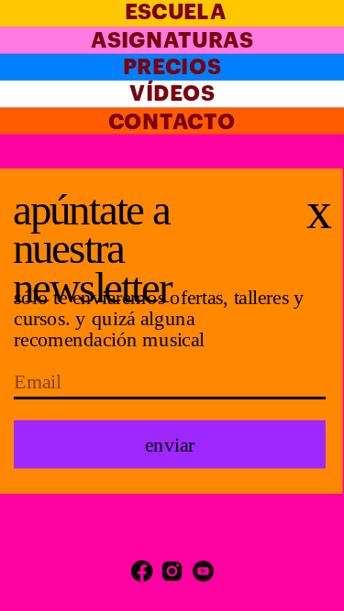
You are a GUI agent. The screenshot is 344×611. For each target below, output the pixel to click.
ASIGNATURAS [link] (172, 40)
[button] (170, 444)
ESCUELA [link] (175, 12)
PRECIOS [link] (172, 67)
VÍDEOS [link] (172, 93)
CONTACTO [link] (172, 122)
